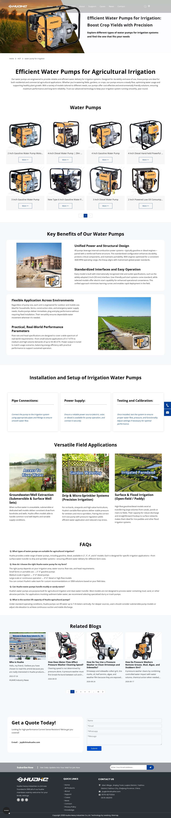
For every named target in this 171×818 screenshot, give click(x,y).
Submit (94, 748)
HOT (73, 6)
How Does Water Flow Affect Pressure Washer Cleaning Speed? (65, 663)
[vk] (26, 799)
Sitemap (114, 815)
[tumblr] (22, 799)
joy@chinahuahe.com (111, 791)
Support (92, 6)
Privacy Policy (70, 807)
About (82, 6)
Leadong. (107, 815)
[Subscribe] (150, 767)
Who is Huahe (16, 662)
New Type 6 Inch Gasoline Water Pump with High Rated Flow (66, 199)
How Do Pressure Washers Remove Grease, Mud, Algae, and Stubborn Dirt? (142, 665)
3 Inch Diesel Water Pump (105, 199)
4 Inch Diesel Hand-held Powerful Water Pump (146, 153)
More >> (25, 160)
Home (50, 6)
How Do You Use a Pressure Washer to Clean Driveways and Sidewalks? (103, 665)
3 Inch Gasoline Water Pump (25, 199)
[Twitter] (18, 799)
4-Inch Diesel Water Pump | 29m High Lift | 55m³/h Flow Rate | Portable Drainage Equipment (66, 153)
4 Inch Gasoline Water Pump (106, 153)
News (111, 6)
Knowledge (69, 810)
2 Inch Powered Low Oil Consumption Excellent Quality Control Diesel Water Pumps (146, 199)
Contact (121, 6)
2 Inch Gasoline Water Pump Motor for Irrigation (26, 153)
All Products (62, 6)
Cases (102, 6)
